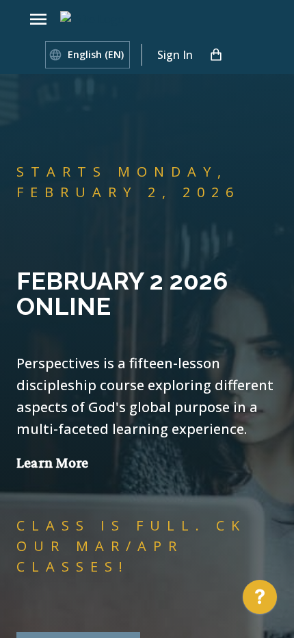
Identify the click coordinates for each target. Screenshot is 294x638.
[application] (260, 600)
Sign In (175, 54)
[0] (216, 54)
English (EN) (96, 54)
